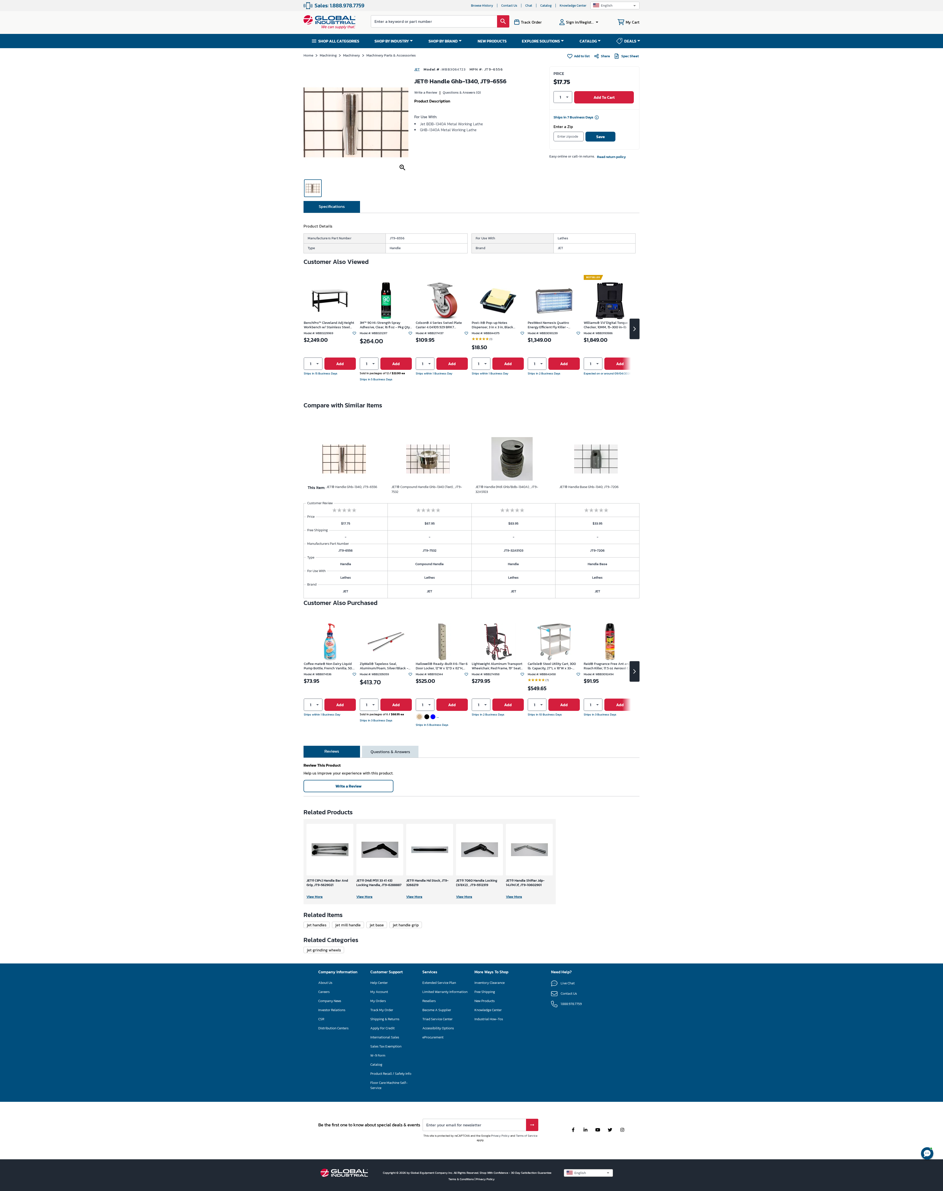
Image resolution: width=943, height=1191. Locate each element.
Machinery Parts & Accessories (391, 55)
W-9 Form (377, 1055)
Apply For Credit (382, 1028)
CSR (321, 1019)
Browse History (482, 5)
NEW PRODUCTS (492, 41)
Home (308, 55)
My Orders (378, 1001)
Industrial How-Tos (488, 1019)
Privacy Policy (500, 1136)
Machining (328, 55)
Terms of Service (526, 1136)
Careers (324, 991)
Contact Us (509, 5)
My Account (379, 991)
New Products (484, 1001)
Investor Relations (331, 1010)
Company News (329, 1001)
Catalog (546, 5)
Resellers (429, 1001)
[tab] (332, 207)
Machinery (351, 55)
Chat (528, 5)
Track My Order (381, 1010)
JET (417, 69)
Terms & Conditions (461, 1179)
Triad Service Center (437, 1019)
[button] (615, 5)
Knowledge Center (573, 5)
